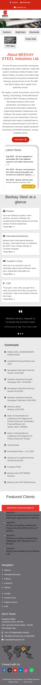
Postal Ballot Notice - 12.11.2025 (20, 451)
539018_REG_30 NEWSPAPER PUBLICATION (20, 353)
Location (7, 593)
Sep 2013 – (21, 540)
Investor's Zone (10, 598)
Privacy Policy (13, 682)
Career (15, 2)
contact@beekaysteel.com (14, 640)
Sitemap (26, 2)
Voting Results (13, 445)
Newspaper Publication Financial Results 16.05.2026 (20, 389)
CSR (6, 606)
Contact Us (21, 7)
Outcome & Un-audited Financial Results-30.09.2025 (20, 459)
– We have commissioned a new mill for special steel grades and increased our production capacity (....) (20, 172)
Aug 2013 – (22, 515)
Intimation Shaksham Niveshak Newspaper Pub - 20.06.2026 (19, 380)
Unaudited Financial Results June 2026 (21, 362)
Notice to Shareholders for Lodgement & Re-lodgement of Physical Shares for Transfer (19, 436)
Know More (19, 139)
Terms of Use (28, 682)
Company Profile (14, 467)
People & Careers (10, 602)
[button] (2, 25)
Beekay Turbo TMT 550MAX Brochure (18, 474)
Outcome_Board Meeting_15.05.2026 (15, 408)
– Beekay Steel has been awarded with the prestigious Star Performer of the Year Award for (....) (19, 182)
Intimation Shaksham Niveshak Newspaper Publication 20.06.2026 (21, 399)
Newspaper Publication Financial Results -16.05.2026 (20, 371)
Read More (27, 187)
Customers (8, 583)
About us (7, 570)
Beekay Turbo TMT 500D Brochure (21, 482)
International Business (12, 574)
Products (7, 579)
